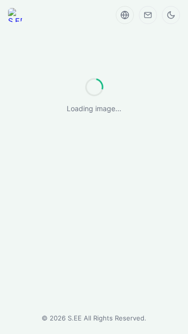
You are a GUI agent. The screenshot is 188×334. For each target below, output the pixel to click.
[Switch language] (125, 15)
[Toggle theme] (171, 15)
